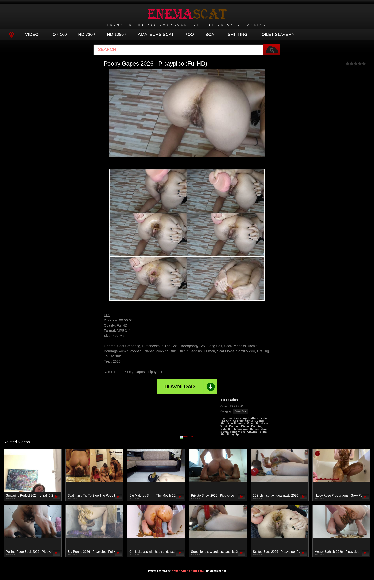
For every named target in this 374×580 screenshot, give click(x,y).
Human (254, 428)
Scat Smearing (237, 418)
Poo (189, 34)
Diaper (245, 426)
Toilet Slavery (277, 34)
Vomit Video (238, 431)
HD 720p (86, 34)
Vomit (250, 423)
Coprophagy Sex (244, 420)
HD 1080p (117, 34)
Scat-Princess (236, 423)
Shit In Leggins (238, 428)
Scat (210, 34)
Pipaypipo (234, 434)
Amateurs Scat (156, 34)
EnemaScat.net (216, 570)
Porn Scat (241, 411)
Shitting (238, 34)
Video (32, 34)
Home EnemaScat (159, 570)
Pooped (234, 426)
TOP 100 (58, 34)
